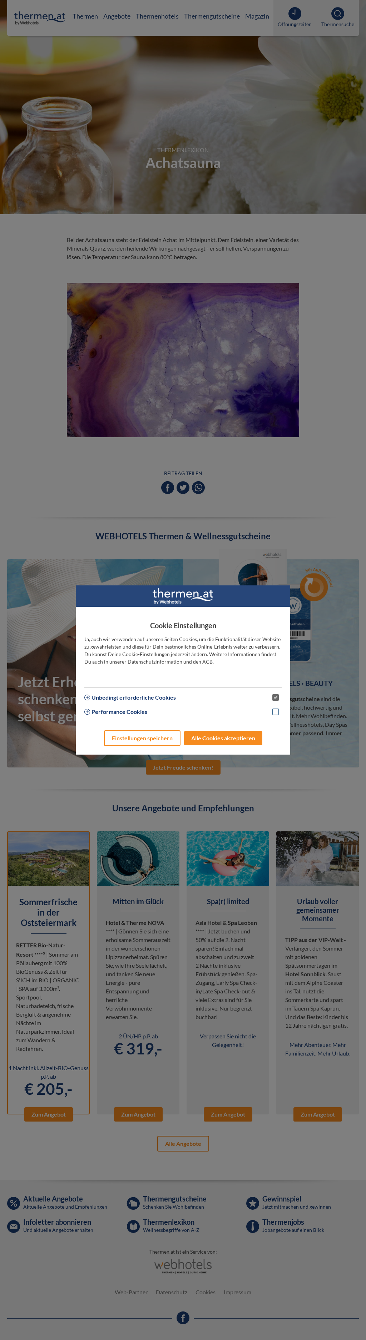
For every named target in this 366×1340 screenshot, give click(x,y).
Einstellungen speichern (142, 738)
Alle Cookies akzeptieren (223, 738)
